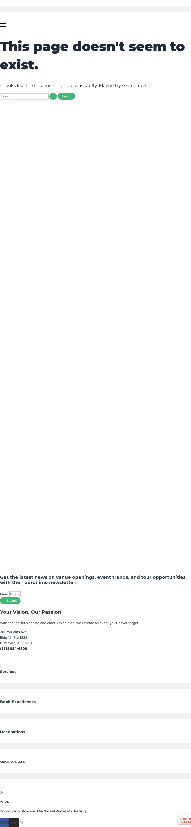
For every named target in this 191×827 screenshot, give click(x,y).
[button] (95, 9)
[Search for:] (29, 96)
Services (8, 671)
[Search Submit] (53, 96)
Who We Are (12, 762)
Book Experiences (18, 702)
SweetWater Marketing (65, 811)
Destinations (12, 732)
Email (4, 594)
